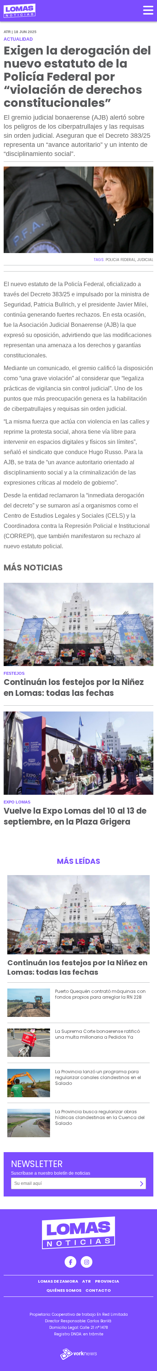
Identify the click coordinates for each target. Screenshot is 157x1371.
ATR (86, 1281)
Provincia (107, 1281)
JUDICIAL (145, 259)
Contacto (98, 1290)
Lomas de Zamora (58, 1281)
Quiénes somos (63, 1290)
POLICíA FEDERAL (120, 259)
